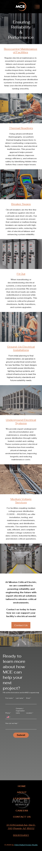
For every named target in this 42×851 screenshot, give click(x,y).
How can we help (11, 723)
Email (28, 698)
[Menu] (38, 6)
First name (9, 698)
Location (29, 713)
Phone (8, 713)
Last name (20, 698)
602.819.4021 (21, 835)
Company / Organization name (20, 710)
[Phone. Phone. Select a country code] (9, 717)
